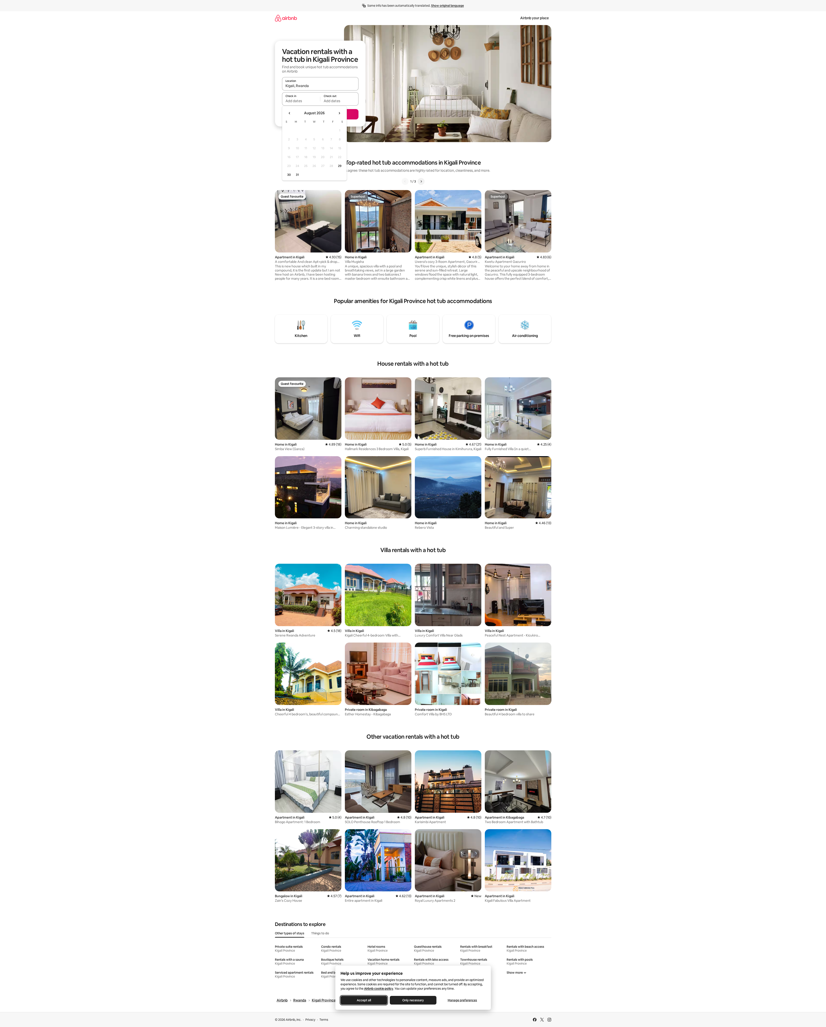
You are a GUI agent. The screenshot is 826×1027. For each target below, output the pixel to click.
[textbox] (301, 100)
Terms (323, 1020)
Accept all (364, 1000)
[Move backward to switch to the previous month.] (289, 113)
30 (289, 175)
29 (339, 166)
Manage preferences (462, 1000)
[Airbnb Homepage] (286, 18)
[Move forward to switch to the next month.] (339, 113)
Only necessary (413, 1000)
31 (297, 175)
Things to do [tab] (320, 933)
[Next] (421, 181)
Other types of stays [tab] (289, 933)
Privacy (310, 1020)
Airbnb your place (534, 18)
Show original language (447, 6)
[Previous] (405, 181)
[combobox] (320, 85)
